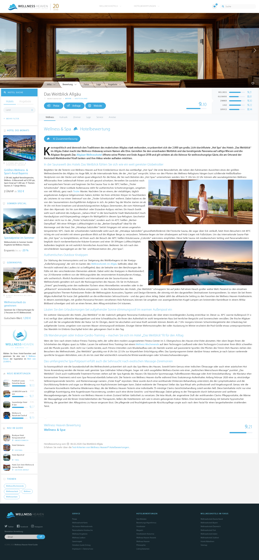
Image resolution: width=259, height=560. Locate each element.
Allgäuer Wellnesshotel (89, 154)
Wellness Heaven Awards (146, 538)
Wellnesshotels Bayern (209, 523)
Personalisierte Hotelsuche (82, 530)
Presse (74, 519)
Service (99, 117)
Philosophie (141, 545)
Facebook (24, 527)
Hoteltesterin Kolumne (145, 534)
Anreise (112, 117)
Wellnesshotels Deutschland (212, 519)
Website (98, 105)
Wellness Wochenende (147, 344)
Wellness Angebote (79, 534)
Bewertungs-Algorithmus (146, 523)
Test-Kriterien (141, 519)
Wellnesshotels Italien (209, 534)
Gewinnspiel (77, 541)
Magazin (139, 530)
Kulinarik (63, 117)
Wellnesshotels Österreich (211, 526)
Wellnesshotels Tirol (208, 530)
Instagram (38, 527)
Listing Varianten (142, 549)
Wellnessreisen (12, 497)
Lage (88, 117)
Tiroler (76, 191)
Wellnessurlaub (12, 491)
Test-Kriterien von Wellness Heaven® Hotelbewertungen (101, 447)
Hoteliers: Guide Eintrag (81, 545)
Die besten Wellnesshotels (82, 526)
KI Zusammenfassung (64, 138)
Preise (56, 105)
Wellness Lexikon (78, 538)
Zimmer (77, 117)
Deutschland (81, 98)
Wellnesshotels (109, 6)
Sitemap (204, 545)
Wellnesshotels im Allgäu (104, 264)
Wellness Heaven (143, 541)
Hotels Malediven (207, 541)
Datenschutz (88, 549)
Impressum (76, 549)
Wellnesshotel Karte (80, 523)
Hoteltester (140, 526)
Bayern (68, 98)
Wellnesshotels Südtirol (210, 538)
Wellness (50, 117)
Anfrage (76, 105)
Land (8, 110)
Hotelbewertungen (145, 6)
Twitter (11, 527)
